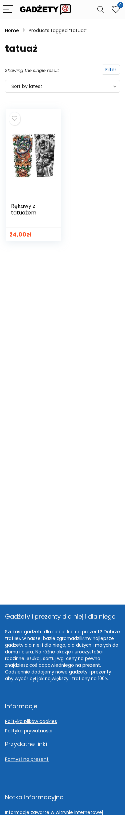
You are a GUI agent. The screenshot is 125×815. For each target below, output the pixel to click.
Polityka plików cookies (31, 721)
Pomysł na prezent (27, 759)
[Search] (101, 9)
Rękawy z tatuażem (23, 209)
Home (12, 30)
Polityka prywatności (28, 730)
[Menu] (8, 9)
